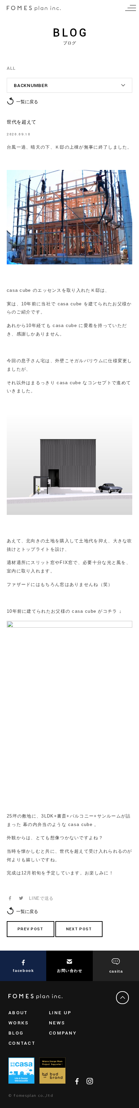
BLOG (16, 1033)
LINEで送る (41, 898)
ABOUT (18, 1012)
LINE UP (60, 1012)
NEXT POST (79, 929)
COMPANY (63, 1033)
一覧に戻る (27, 101)
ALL (11, 68)
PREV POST (31, 929)
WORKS (18, 1023)
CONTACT (21, 1043)
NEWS (57, 1023)
